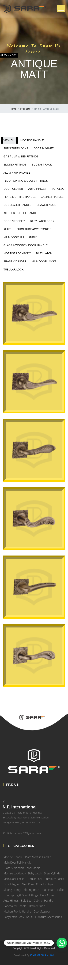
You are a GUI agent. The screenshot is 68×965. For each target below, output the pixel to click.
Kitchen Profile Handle (17, 911)
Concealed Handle (15, 906)
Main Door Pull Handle (17, 862)
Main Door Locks (13, 879)
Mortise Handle (13, 857)
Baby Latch (34, 873)
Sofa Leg (26, 901)
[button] (61, 943)
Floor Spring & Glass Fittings (20, 895)
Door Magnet (11, 884)
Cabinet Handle (43, 901)
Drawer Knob (37, 906)
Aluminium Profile (53, 890)
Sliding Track (31, 890)
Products (25, 108)
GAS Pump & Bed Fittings (37, 884)
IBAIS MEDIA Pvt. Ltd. (42, 955)
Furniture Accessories (48, 917)
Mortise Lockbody (14, 873)
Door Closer (47, 895)
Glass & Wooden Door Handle (21, 868)
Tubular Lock (34, 879)
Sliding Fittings (12, 890)
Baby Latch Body (13, 917)
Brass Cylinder (53, 873)
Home (13, 108)
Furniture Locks (54, 879)
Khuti (29, 917)
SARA (29, 948)
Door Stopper (41, 911)
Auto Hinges (10, 901)
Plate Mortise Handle (38, 857)
